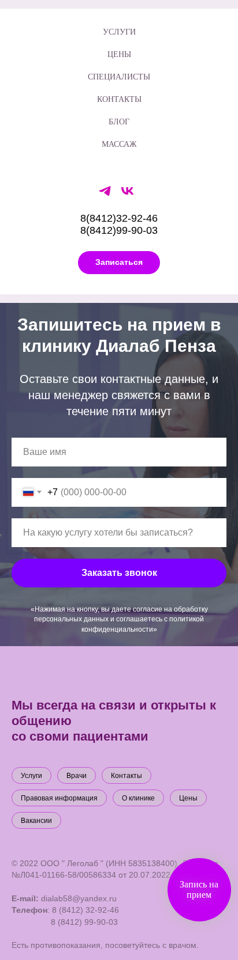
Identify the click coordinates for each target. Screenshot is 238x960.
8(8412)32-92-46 (119, 218)
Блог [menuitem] (119, 121)
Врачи (76, 776)
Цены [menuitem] (119, 53)
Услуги (31, 776)
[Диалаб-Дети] (105, 195)
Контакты (126, 776)
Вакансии (36, 821)
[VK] (127, 195)
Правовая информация (59, 798)
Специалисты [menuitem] (119, 76)
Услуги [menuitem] (119, 31)
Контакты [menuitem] (119, 98)
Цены (188, 798)
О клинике (138, 798)
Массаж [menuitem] (119, 143)
